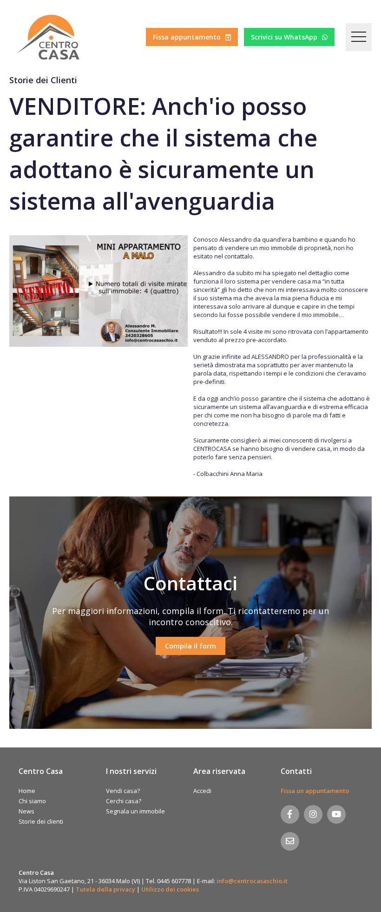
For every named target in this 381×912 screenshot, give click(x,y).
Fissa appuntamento (187, 37)
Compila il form (190, 645)
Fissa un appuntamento (315, 790)
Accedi (202, 790)
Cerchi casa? (123, 801)
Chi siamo (32, 801)
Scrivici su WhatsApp (284, 37)
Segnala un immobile (135, 811)
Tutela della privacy (105, 889)
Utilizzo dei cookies (170, 889)
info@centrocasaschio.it (252, 881)
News (26, 811)
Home (27, 790)
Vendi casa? (123, 790)
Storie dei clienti (41, 821)
